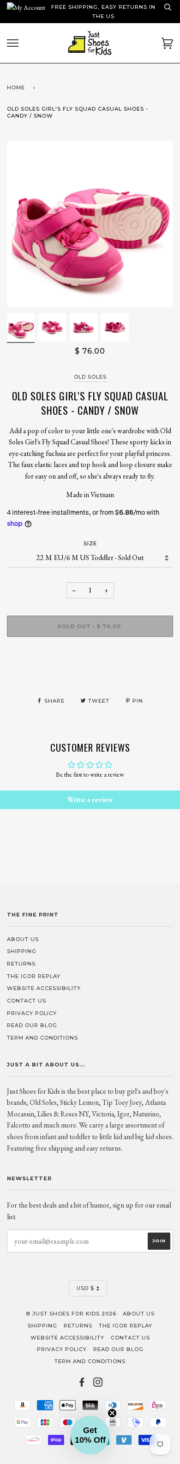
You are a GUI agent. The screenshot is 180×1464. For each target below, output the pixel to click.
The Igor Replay (33, 976)
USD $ (85, 1288)
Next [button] (156, 224)
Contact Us (26, 1000)
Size (90, 543)
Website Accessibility (44, 988)
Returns (21, 963)
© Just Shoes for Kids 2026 (71, 1313)
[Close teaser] (112, 1413)
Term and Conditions (42, 1037)
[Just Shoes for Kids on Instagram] (98, 1384)
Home (16, 87)
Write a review (90, 799)
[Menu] (12, 43)
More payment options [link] (90, 676)
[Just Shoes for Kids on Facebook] (82, 1384)
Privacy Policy (32, 1013)
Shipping (21, 951)
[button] (90, 1435)
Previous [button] (22, 224)
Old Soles (90, 377)
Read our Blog (32, 1025)
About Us (23, 939)
